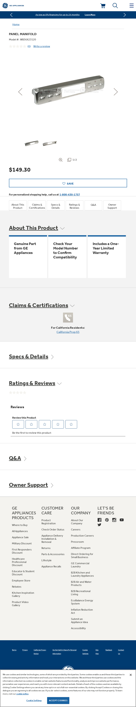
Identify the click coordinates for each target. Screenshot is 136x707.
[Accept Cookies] (130, 675)
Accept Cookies (58, 700)
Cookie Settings (34, 700)
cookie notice (22, 694)
